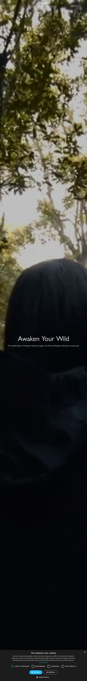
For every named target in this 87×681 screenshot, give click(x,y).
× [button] (84, 652)
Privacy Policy (43, 662)
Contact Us (76, 6)
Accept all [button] (36, 672)
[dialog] (43, 665)
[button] (43, 677)
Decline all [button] (50, 672)
